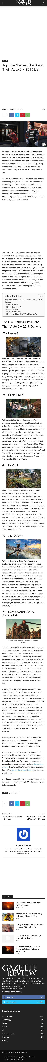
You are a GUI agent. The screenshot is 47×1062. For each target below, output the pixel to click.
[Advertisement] (23, 31)
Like (41, 997)
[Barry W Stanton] (23, 834)
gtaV (10, 793)
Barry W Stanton (9, 109)
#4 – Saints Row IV (15, 307)
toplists (16, 793)
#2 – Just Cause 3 (15, 312)
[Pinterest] (22, 115)
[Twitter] (17, 115)
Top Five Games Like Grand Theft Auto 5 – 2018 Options (23, 301)
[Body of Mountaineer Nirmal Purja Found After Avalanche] (8, 939)
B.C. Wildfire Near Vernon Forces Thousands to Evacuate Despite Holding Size (28, 949)
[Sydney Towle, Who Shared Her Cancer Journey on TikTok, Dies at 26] (8, 928)
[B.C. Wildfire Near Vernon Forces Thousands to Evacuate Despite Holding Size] (8, 950)
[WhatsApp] (27, 115)
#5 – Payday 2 (13, 304)
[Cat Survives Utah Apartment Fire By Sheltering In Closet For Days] (8, 917)
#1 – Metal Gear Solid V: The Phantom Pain (23, 314)
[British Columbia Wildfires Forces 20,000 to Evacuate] (8, 906)
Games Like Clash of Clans (22, 770)
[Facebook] (11, 115)
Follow (40, 1002)
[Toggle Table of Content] (39, 296)
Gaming (5, 60)
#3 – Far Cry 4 (13, 309)
